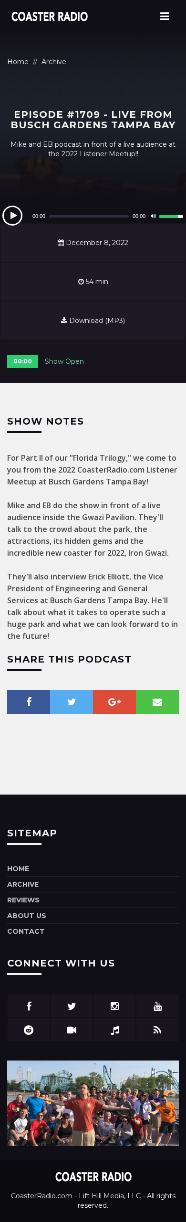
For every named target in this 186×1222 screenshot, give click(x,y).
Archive (53, 61)
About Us (26, 915)
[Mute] (153, 216)
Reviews (23, 900)
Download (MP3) (96, 320)
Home (18, 61)
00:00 (22, 361)
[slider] (172, 215)
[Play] (12, 216)
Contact (26, 931)
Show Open (64, 361)
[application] (93, 216)
